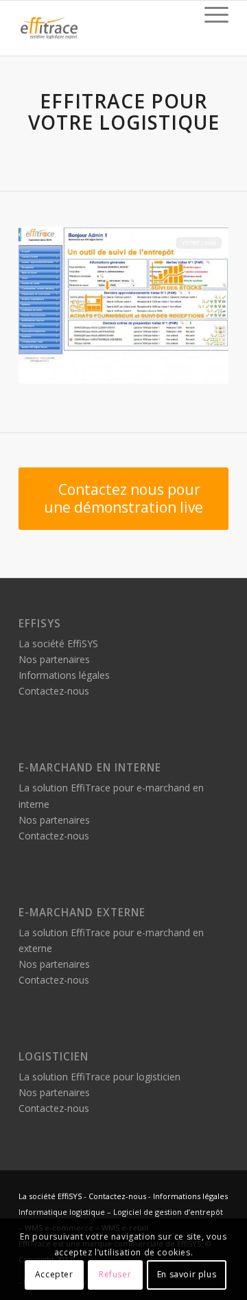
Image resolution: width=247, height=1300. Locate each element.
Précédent (49, 304)
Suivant (197, 304)
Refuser (115, 1274)
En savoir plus (186, 1274)
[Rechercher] (177, 14)
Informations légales (64, 675)
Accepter (54, 1274)
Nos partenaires (54, 659)
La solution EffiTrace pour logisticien (99, 1076)
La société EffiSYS (58, 643)
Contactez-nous (54, 690)
